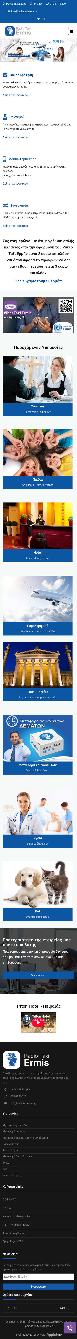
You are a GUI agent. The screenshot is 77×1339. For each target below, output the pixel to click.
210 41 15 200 (58, 3)
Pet (37, 911)
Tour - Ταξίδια (37, 692)
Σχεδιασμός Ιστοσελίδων (30, 1334)
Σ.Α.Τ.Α (7, 1208)
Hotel (38, 552)
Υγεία (37, 838)
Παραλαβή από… (12, 1144)
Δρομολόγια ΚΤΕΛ (13, 1241)
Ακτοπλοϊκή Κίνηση (14, 1233)
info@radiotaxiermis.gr (24, 11)
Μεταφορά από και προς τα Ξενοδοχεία (25, 1137)
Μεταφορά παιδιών (14, 1131)
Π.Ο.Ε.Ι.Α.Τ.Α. (10, 1199)
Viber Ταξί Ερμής (12, 1175)
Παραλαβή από (37, 626)
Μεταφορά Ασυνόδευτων (38, 765)
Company (38, 406)
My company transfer (15, 1125)
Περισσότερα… (38, 975)
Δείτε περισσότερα (15, 95)
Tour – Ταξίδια (11, 1150)
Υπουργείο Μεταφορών (16, 1216)
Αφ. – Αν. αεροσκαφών (16, 1224)
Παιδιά (38, 479)
